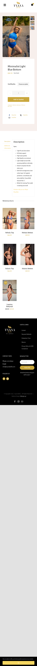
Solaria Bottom (27, 268)
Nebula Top (9, 233)
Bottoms (14, 105)
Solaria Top (9, 268)
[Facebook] (4, 378)
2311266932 (10, 361)
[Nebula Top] (10, 218)
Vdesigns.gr (23, 396)
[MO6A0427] (16, 36)
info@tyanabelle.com (9, 367)
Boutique (19, 105)
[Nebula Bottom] (27, 218)
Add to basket (18, 99)
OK (18, 663)
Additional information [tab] (7, 147)
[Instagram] (7, 378)
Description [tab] (7, 141)
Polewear (23, 105)
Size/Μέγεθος (11, 84)
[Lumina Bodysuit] (10, 290)
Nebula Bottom (27, 233)
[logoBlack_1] (18, 2)
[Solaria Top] (10, 254)
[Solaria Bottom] (27, 254)
